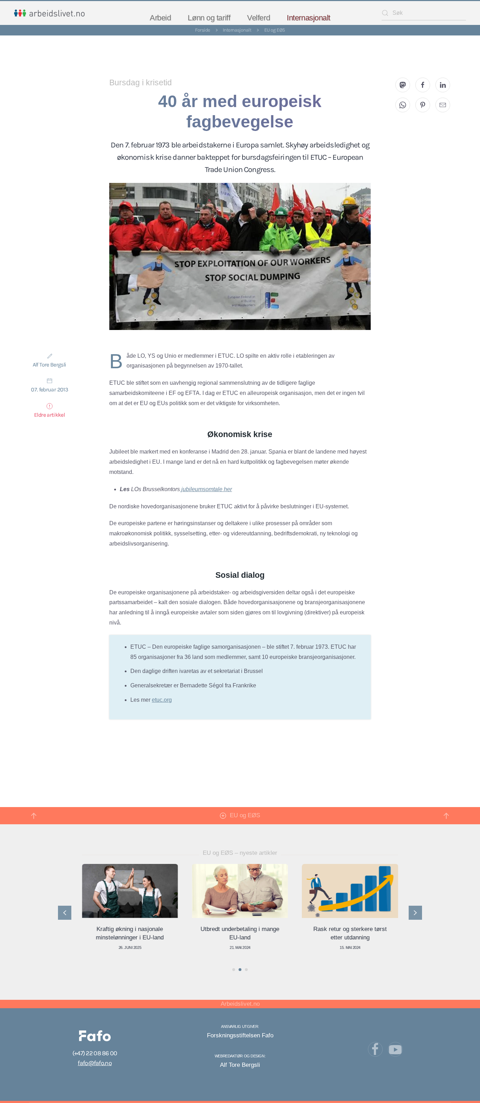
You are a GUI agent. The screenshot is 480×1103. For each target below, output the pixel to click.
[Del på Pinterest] (422, 105)
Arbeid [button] (160, 17)
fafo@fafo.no (94, 1063)
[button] (33, 816)
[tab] (233, 969)
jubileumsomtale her (206, 489)
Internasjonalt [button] (308, 17)
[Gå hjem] (49, 13)
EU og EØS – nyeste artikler (240, 853)
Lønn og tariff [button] (209, 17)
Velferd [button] (258, 17)
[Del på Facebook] (422, 85)
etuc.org (162, 700)
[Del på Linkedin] (442, 85)
